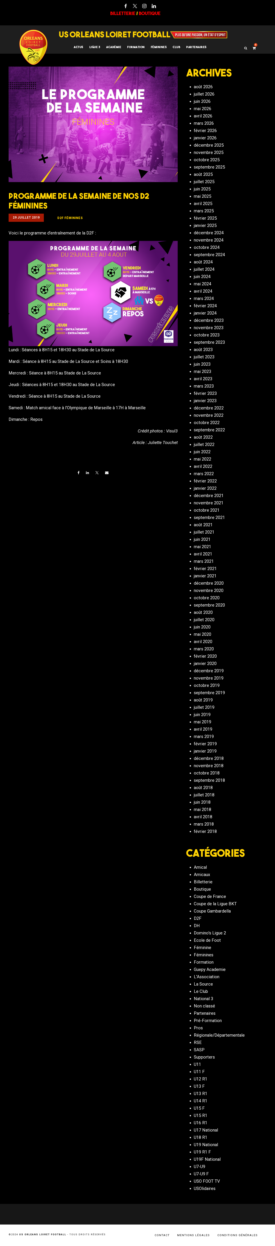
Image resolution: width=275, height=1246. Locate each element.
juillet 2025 (204, 181)
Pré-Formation (208, 1020)
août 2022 (203, 437)
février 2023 (205, 393)
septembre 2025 (209, 167)
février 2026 (205, 130)
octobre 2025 (207, 159)
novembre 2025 (208, 152)
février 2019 (205, 743)
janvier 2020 (205, 663)
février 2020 (205, 656)
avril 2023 (203, 378)
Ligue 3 (94, 47)
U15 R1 (200, 1115)
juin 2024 (202, 276)
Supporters (204, 1057)
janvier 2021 (205, 575)
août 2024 (203, 262)
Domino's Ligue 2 (210, 933)
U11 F (199, 1071)
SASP (199, 1049)
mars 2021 (204, 561)
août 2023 (203, 349)
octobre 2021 (207, 510)
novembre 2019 (208, 678)
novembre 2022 (208, 415)
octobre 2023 (207, 335)
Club (176, 47)
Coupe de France (210, 896)
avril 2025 (203, 203)
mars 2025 (204, 210)
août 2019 (203, 700)
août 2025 (203, 174)
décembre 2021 (209, 495)
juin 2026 (202, 101)
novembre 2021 (208, 502)
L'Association (206, 976)
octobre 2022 (207, 422)
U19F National (207, 1159)
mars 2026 (204, 123)
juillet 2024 (204, 269)
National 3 (203, 998)
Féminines (159, 47)
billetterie (122, 13)
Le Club (201, 991)
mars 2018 (204, 824)
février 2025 (205, 218)
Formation (204, 962)
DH (197, 925)
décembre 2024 (209, 232)
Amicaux (202, 874)
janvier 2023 (205, 400)
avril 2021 (203, 554)
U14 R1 (200, 1100)
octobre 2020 (207, 597)
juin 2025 (202, 189)
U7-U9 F (201, 1173)
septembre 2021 (209, 517)
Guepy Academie (210, 969)
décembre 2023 (209, 320)
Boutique (202, 889)
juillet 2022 (204, 444)
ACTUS (78, 47)
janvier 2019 (205, 751)
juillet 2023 (204, 356)
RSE (198, 1042)
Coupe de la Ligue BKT (215, 903)
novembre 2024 (208, 240)
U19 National (206, 1144)
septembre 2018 (209, 780)
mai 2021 (202, 546)
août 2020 (203, 612)
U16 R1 (200, 1122)
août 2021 (203, 524)
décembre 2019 (209, 670)
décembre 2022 (209, 408)
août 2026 (203, 86)
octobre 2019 (207, 685)
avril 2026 (203, 116)
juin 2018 (202, 802)
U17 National (206, 1130)
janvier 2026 (205, 137)
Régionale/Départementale (219, 1035)
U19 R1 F (202, 1152)
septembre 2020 (209, 605)
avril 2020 (203, 641)
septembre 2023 (209, 342)
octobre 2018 (207, 773)
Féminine (202, 947)
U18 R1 (200, 1137)
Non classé (204, 1006)
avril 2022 (203, 466)
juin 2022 (202, 451)
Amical (200, 867)
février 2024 (205, 305)
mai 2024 (202, 283)
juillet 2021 (204, 532)
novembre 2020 (208, 590)
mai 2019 (202, 721)
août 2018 (203, 787)
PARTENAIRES (196, 47)
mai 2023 (202, 371)
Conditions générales (237, 1235)
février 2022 (205, 481)
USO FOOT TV (207, 1181)
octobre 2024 (207, 247)
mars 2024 (204, 298)
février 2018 (205, 831)
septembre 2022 (209, 429)
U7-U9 (199, 1166)
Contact (162, 1235)
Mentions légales (193, 1235)
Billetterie (203, 881)
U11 (197, 1064)
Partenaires (204, 1013)
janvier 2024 (205, 313)
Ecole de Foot (207, 940)
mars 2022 (204, 473)
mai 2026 (202, 108)
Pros (198, 1027)
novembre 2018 (208, 765)
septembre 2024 (209, 254)
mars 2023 (204, 386)
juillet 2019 (204, 707)
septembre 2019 (209, 692)
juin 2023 (202, 364)
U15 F (199, 1108)
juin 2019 (202, 714)
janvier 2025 (205, 225)
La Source (203, 984)
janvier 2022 (205, 488)
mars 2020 (204, 648)
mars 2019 (204, 736)
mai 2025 (202, 196)
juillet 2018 (204, 794)
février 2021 (205, 568)
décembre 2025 (209, 145)
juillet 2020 (204, 619)
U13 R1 (200, 1093)
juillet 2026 (204, 94)
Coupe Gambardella (212, 911)
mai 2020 (202, 634)
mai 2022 (202, 459)
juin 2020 (202, 627)
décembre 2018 (209, 758)
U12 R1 (200, 1079)
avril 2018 (203, 816)
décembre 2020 (209, 583)
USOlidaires (204, 1188)
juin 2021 (202, 539)
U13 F (199, 1086)
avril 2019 (203, 729)
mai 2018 (202, 809)
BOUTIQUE (149, 13)
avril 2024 (203, 291)
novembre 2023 (208, 327)
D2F (198, 918)
